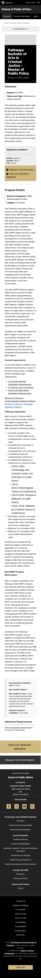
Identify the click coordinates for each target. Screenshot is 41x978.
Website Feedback (20, 905)
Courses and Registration (20, 844)
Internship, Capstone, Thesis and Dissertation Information (21, 849)
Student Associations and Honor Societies (20, 864)
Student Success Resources (20, 860)
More (36, 16)
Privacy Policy (20, 914)
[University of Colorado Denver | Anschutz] (7, 2)
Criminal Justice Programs (20, 23)
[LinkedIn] (32, 809)
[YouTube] (24, 809)
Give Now (20, 935)
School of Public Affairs (16, 9)
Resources (21, 874)
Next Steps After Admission (20, 830)
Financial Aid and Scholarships (20, 825)
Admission (20, 821)
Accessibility (20, 922)
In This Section (19, 29)
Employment (20, 931)
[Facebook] (8, 809)
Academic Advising (20, 839)
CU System (20, 910)
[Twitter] (16, 809)
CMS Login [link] (20, 967)
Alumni (20, 888)
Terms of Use (20, 918)
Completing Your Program (20, 855)
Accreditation (20, 926)
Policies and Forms (20, 878)
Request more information (21, 169)
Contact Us (20, 901)
